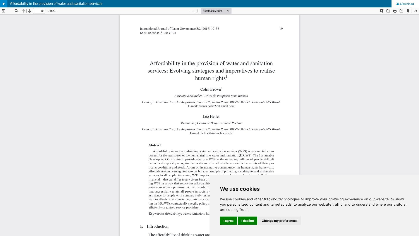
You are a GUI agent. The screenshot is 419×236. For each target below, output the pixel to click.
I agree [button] (228, 220)
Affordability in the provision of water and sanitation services (56, 3)
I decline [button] (247, 220)
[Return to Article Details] (3, 3)
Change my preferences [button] (279, 220)
